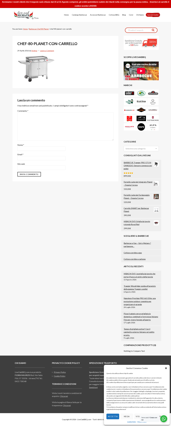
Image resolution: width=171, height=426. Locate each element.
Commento (22, 111)
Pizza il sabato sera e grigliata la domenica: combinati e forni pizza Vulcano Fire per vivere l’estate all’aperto (141, 317)
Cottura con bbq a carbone (135, 259)
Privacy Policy (60, 372)
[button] (166, 368)
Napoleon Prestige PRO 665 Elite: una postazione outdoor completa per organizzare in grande (140, 301)
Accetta (113, 416)
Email (20, 154)
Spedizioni (93, 387)
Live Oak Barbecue (28, 15)
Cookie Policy (131, 422)
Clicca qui (64, 396)
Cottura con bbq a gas (133, 253)
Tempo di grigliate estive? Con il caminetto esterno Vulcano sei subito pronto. (139, 332)
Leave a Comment (47, 51)
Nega (127, 416)
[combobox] (141, 148)
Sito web (21, 164)
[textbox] (135, 149)
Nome (20, 145)
